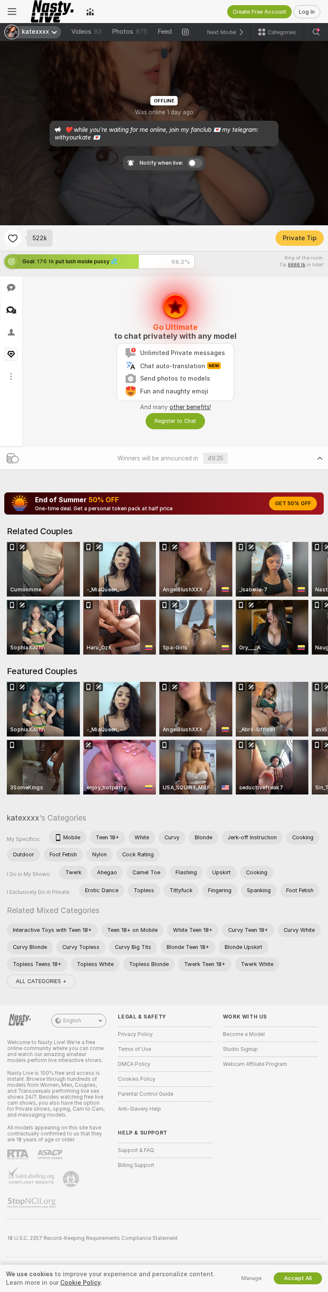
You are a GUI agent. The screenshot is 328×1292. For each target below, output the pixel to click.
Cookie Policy (80, 1282)
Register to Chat (175, 421)
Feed (165, 31)
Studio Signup (240, 1049)
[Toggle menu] (12, 11)
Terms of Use (134, 1049)
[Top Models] (90, 11)
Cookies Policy (136, 1079)
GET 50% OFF (293, 503)
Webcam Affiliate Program (255, 1064)
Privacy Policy (135, 1034)
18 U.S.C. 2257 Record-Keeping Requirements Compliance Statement (92, 1238)
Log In (307, 12)
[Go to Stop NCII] (32, 1203)
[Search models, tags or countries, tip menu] (316, 32)
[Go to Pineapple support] (72, 1179)
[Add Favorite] (12, 238)
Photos (129, 31)
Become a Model (244, 1034)
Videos (86, 31)
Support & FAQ (136, 1150)
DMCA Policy (134, 1064)
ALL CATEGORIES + (41, 981)
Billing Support (136, 1165)
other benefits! (190, 407)
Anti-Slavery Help (139, 1109)
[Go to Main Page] (51, 11)
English (72, 1021)
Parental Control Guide (145, 1094)
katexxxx (23, 817)
